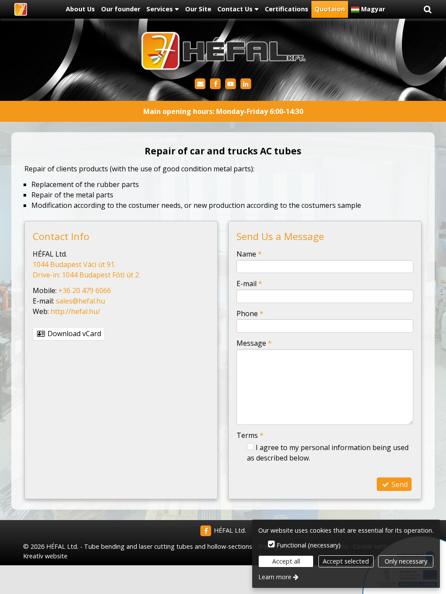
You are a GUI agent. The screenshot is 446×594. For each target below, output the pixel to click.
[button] (428, 9)
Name (249, 254)
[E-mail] (200, 84)
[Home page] (20, 9)
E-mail (249, 283)
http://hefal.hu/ (75, 311)
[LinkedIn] (246, 84)
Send (399, 484)
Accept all (286, 561)
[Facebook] (215, 84)
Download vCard (73, 333)
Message (254, 343)
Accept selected (346, 561)
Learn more (274, 577)
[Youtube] (230, 84)
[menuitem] (20, 9)
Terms (250, 435)
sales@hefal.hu (80, 301)
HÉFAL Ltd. (229, 530)
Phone (250, 313)
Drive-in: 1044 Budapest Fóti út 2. (86, 275)
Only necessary (406, 561)
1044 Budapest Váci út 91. (74, 264)
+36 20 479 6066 (84, 290)
